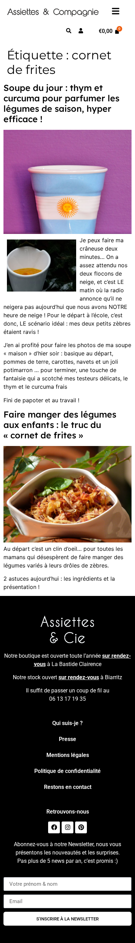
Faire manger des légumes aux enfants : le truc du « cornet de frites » (59, 424)
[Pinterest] (81, 827)
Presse (67, 739)
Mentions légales (67, 755)
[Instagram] (67, 827)
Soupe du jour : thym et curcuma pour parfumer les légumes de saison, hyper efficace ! (61, 103)
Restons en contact (67, 787)
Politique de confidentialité (67, 771)
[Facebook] (54, 827)
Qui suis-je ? (67, 723)
